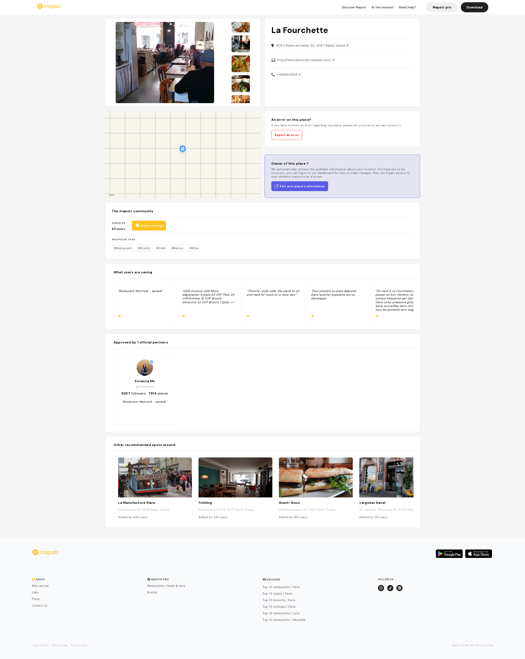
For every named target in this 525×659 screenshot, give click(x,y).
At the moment (382, 7)
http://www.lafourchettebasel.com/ (304, 60)
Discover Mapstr (354, 7)
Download (475, 7)
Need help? (407, 7)
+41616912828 (287, 75)
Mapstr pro (442, 7)
